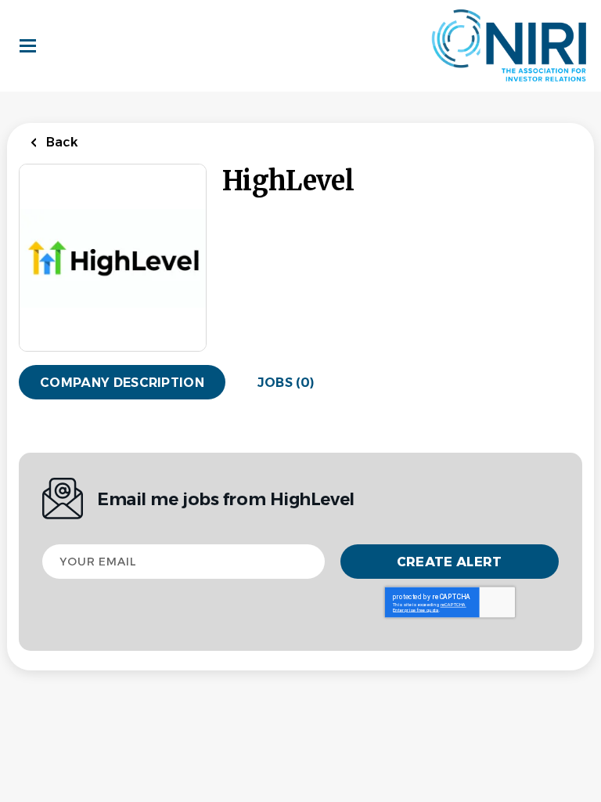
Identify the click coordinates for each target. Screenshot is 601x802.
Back (60, 142)
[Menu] (28, 45)
